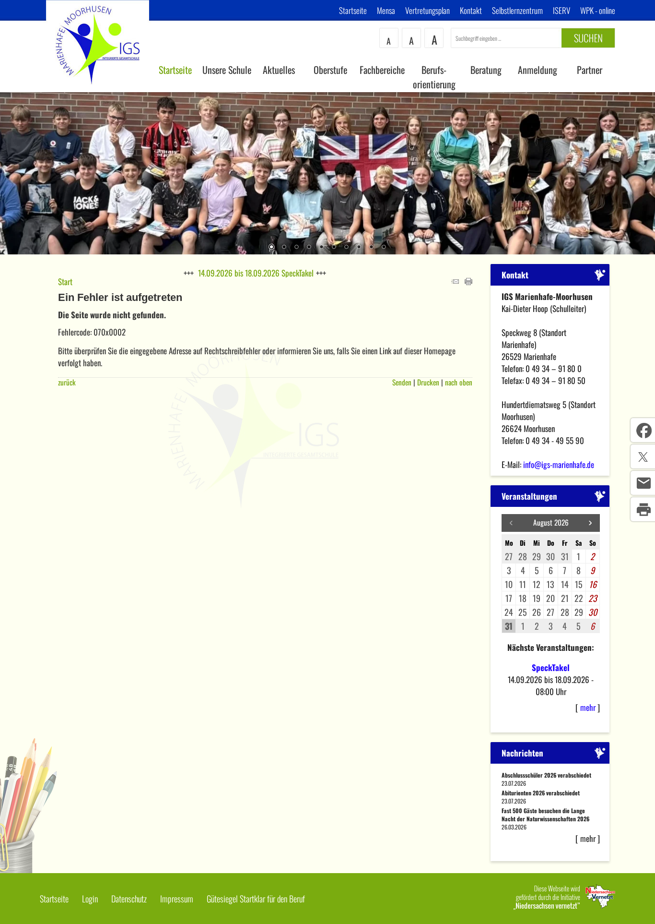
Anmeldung (537, 69)
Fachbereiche (382, 69)
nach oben (458, 382)
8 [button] (358, 247)
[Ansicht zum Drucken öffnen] (468, 282)
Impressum (176, 898)
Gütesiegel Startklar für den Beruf (256, 898)
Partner (589, 69)
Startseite (353, 10)
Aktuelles (279, 69)
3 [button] (296, 247)
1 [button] (271, 247)
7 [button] (346, 247)
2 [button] (284, 247)
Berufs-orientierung (434, 76)
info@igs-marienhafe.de (558, 464)
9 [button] (371, 247)
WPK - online (597, 10)
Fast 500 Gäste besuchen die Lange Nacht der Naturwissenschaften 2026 (545, 814)
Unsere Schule (226, 69)
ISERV (561, 10)
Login (90, 898)
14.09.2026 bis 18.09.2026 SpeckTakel (256, 273)
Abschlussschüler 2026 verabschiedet (546, 775)
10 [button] (383, 247)
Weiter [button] (640, 172)
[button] (590, 523)
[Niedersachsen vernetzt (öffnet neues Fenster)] (564, 906)
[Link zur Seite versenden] (455, 282)
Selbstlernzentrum (517, 10)
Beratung (486, 69)
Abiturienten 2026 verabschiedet (541, 793)
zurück (67, 382)
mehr (587, 707)
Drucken (428, 382)
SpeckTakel (551, 667)
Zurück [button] (14, 172)
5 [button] (321, 247)
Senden (401, 382)
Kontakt (471, 10)
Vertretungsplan (427, 10)
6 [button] (333, 247)
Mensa (386, 10)
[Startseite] (98, 89)
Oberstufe (330, 69)
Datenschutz (129, 898)
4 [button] (309, 247)
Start (65, 282)
